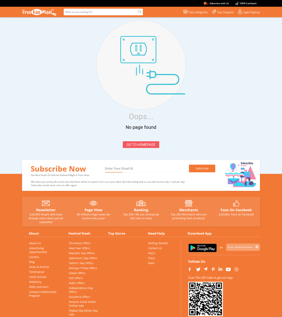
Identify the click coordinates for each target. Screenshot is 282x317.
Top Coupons (225, 12)
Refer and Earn (39, 287)
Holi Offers (76, 278)
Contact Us (155, 248)
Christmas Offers (80, 243)
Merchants (188, 210)
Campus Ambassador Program (43, 293)
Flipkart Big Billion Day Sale (83, 312)
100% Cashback (248, 3)
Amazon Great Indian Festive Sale (82, 303)
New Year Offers (79, 248)
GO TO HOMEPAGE (141, 145)
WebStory (35, 282)
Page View (93, 210)
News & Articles (39, 267)
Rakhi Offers (77, 283)
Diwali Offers (77, 273)
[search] (139, 12)
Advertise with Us (219, 3)
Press (151, 258)
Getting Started (158, 243)
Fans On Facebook (236, 210)
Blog (32, 262)
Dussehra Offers (79, 297)
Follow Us (196, 261)
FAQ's (151, 253)
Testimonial (36, 272)
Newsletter (46, 210)
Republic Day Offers (82, 253)
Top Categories (198, 12)
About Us (35, 243)
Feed (151, 263)
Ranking (141, 210)
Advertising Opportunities (38, 250)
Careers (34, 257)
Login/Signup (251, 12)
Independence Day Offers (81, 290)
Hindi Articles (37, 277)
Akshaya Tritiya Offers (83, 268)
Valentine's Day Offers (83, 258)
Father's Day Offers (81, 263)
